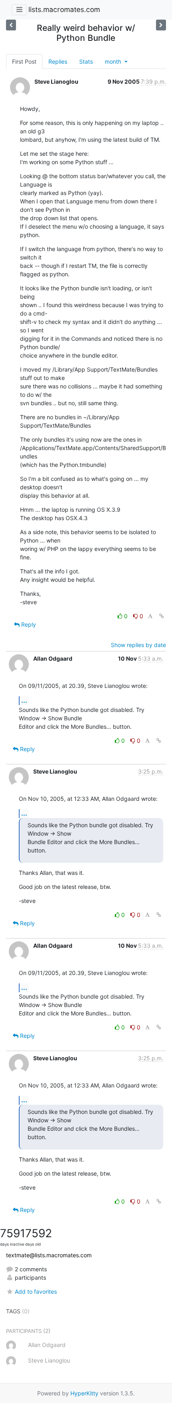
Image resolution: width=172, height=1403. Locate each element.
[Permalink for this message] (161, 616)
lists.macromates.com (64, 9)
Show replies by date (138, 644)
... (24, 700)
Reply (28, 624)
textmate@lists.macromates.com (49, 1255)
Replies (57, 61)
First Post (24, 61)
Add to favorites (36, 1291)
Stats (86, 61)
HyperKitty (84, 1393)
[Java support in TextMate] (161, 25)
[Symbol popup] (11, 25)
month (114, 61)
